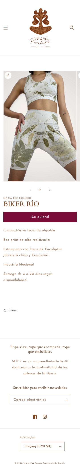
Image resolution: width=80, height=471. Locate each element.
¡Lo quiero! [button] (40, 217)
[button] (5, 28)
